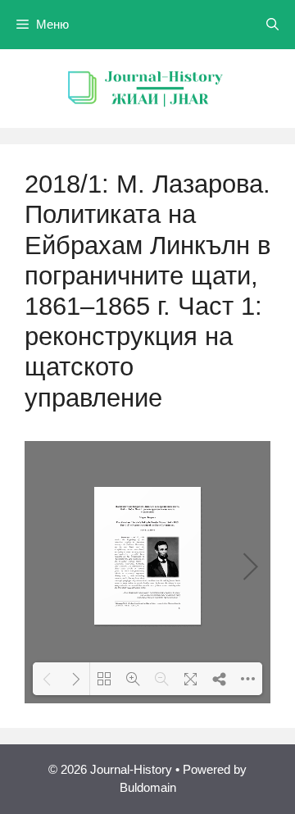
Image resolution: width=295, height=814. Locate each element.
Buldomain (148, 787)
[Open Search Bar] (272, 24)
